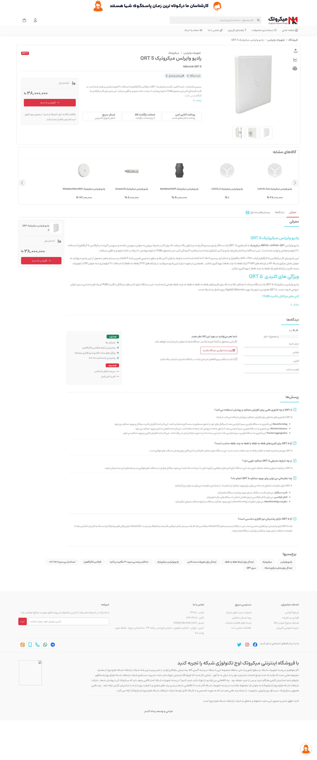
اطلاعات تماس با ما (241, 628)
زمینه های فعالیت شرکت (238, 623)
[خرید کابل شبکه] (158, 6)
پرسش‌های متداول (258, 212)
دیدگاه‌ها (279, 212)
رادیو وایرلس (286, 562)
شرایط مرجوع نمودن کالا (286, 623)
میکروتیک (255, 245)
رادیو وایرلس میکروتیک (168, 562)
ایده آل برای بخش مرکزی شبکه (278, 568)
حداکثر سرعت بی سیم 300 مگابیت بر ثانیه (129, 562)
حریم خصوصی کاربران (287, 628)
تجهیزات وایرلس (276, 40)
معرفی (292, 212)
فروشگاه (293, 40)
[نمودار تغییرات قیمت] (295, 60)
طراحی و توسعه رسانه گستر (158, 711)
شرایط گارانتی (292, 612)
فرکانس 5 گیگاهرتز (92, 562)
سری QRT (251, 568)
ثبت (22, 621)
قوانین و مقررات (290, 617)
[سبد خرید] (23, 20)
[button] (295, 51)
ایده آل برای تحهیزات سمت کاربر (201, 562)
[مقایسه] (295, 68)
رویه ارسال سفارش (241, 617)
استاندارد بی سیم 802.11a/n (62, 562)
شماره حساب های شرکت (238, 612)
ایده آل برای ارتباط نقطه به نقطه (239, 562)
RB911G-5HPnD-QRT (273, 245)
